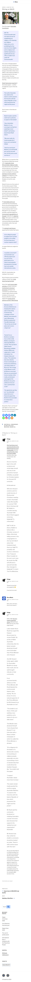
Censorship (14, 424)
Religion (6, 426)
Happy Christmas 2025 (4, 919)
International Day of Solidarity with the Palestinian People (6, 941)
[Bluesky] (6, 415)
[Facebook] (3, 415)
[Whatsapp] (3, 418)
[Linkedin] (12, 415)
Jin (13, 7)
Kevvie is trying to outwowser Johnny (12, 620)
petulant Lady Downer (10, 228)
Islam (6, 425)
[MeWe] (15, 415)
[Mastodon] (9, 415)
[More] (12, 418)
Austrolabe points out (9, 201)
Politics (11, 425)
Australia (7, 424)
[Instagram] (6, 418)
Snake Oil (13, 426)
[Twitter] (9, 418)
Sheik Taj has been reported (9, 83)
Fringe (8, 439)
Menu (16, 1)
